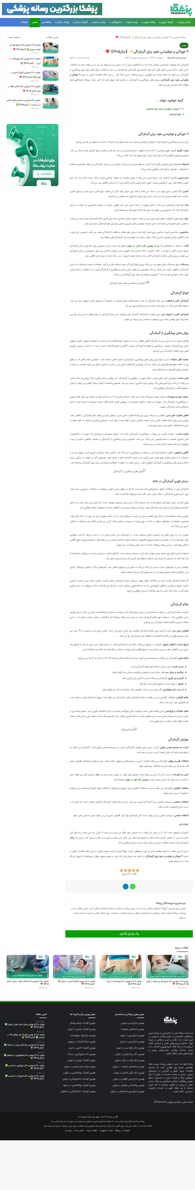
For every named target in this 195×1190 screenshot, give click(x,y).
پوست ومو (132, 22)
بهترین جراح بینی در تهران (132, 1035)
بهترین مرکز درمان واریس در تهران (79, 1067)
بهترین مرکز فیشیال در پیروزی (81, 1042)
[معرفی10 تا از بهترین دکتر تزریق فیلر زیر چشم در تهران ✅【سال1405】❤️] (50, 48)
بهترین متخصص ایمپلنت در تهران (128, 1067)
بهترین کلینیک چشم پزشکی (82, 1023)
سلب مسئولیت (106, 1130)
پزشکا (183, 37)
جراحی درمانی (99, 22)
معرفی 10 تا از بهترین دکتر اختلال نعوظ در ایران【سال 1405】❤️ (28, 983)
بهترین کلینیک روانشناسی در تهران (79, 1073)
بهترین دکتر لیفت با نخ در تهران (129, 1060)
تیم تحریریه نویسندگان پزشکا (176, 57)
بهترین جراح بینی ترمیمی (132, 1023)
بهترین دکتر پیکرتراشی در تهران (129, 1054)
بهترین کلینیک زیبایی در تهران (81, 1029)
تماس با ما (79, 1130)
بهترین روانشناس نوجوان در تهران (128, 1085)
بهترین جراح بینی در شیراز (132, 1042)
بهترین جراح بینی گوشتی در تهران (128, 1079)
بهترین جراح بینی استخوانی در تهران (127, 1091)
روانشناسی (46, 22)
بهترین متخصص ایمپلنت (132, 1029)
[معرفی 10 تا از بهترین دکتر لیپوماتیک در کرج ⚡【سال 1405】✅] (50, 62)
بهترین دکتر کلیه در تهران (136, 780)
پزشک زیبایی (149, 22)
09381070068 (160, 1102)
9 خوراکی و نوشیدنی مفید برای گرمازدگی (163, 109)
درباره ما (68, 1130)
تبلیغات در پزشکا (122, 1130)
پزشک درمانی (63, 22)
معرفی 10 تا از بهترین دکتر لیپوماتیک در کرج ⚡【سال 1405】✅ (123, 983)
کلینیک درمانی (81, 22)
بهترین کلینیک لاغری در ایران (81, 1048)
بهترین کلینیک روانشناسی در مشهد (79, 1085)
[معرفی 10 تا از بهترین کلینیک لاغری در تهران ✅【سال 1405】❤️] (50, 75)
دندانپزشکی (117, 22)
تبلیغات (24, 22)
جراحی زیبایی (185, 22)
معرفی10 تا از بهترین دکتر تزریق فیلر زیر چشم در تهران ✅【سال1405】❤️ (167, 983)
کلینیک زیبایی (167, 22)
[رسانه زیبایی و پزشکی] (181, 10)
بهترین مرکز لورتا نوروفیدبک (82, 1035)
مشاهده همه (14, 37)
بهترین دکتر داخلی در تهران (140, 246)
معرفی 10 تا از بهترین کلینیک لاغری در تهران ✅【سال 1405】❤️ (76, 983)
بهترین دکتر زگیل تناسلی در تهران (128, 1073)
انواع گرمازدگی (175, 114)
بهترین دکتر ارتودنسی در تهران (130, 1048)
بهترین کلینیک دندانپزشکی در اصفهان (77, 1091)
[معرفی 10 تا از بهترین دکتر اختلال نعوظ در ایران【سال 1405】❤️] (50, 89)
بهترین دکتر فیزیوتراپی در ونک (81, 1054)
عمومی (35, 22)
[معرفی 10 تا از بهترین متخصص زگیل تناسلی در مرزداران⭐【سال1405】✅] (50, 103)
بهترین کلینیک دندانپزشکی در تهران (78, 1079)
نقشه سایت (91, 1130)
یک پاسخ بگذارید (129, 933)
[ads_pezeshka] (52, 9)
